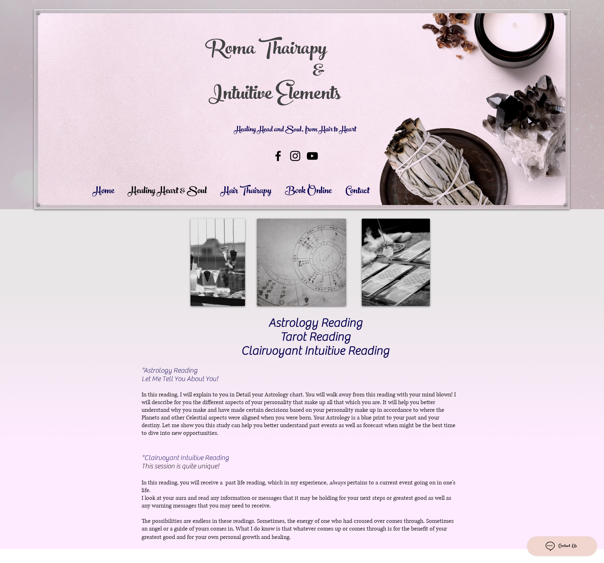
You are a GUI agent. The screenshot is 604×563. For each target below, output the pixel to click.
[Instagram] (295, 156)
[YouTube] (312, 156)
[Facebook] (278, 156)
